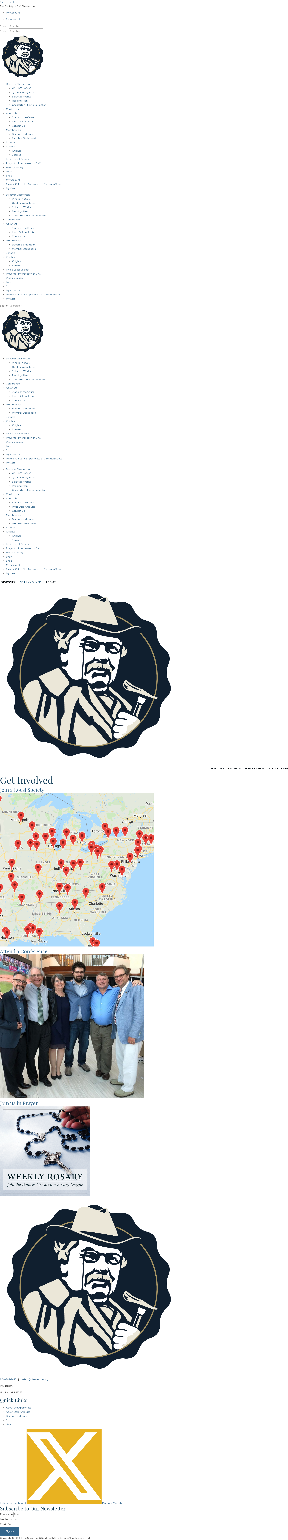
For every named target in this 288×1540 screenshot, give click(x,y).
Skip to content (9, 2)
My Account (13, 12)
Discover (8, 582)
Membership (13, 130)
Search (4, 26)
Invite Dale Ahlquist (23, 121)
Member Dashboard (24, 138)
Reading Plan (20, 100)
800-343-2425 (8, 1379)
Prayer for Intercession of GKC (23, 163)
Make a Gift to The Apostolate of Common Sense (34, 184)
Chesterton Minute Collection (29, 104)
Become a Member (23, 134)
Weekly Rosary (14, 167)
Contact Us (18, 125)
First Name (6, 1514)
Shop (9, 175)
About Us (11, 113)
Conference (13, 109)
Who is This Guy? (21, 88)
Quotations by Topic (23, 92)
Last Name (6, 1519)
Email (3, 1524)
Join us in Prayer (19, 1103)
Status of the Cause (23, 117)
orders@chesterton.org (34, 1379)
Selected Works (21, 96)
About (50, 582)
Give (284, 768)
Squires (16, 154)
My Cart (10, 188)
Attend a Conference (24, 951)
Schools (10, 142)
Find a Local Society (17, 159)
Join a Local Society (22, 789)
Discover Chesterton (18, 84)
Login (9, 171)
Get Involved (30, 582)
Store (273, 768)
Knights (16, 150)
